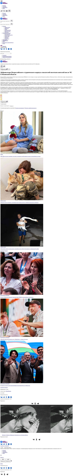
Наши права (7, 36)
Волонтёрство (3, 295)
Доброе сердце (7, 27)
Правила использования (7, 57)
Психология (7, 38)
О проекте (4, 55)
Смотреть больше (4, 250)
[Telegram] (38, 403)
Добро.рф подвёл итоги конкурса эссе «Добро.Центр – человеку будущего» (14, 339)
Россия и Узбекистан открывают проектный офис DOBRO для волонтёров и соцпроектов (16, 297)
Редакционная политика (7, 56)
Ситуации (4, 6)
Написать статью (3, 47)
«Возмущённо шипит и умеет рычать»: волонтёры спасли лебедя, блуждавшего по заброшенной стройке (19, 248)
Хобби (6, 29)
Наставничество (8, 30)
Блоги (4, 8)
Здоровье (6, 37)
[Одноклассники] (35, 403)
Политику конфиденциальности (30, 108)
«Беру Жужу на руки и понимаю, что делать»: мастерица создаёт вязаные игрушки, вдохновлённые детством (20, 156)
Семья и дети (7, 35)
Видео (4, 43)
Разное (1, 67)
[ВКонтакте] (32, 403)
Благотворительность (9, 34)
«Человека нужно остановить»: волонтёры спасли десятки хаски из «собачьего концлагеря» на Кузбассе (19, 202)
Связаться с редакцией (4, 445)
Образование (5, 7)
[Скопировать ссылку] (40, 403)
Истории (4, 5)
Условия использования (19, 108)
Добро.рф (7, 295)
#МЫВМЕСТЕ (5, 40)
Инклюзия (6, 32)
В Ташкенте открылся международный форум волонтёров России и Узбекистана (15, 385)
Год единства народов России (8, 42)
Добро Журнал (8, 391)
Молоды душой (7, 31)
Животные (7, 28)
